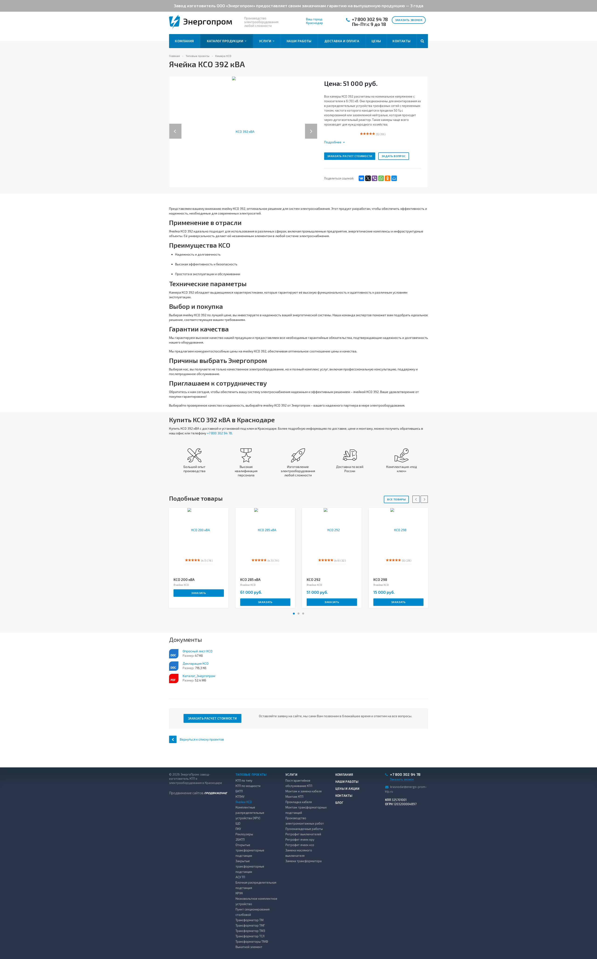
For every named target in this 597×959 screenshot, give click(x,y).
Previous (175, 126)
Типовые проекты (251, 774)
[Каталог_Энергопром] (173, 678)
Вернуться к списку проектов (202, 739)
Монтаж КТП (294, 796)
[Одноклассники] (387, 178)
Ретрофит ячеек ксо (299, 845)
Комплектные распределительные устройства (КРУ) (250, 812)
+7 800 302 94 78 (370, 19)
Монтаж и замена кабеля (303, 791)
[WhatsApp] (381, 178)
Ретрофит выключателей (303, 834)
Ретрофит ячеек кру (299, 839)
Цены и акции (347, 788)
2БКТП (240, 839)
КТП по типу (244, 780)
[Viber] (374, 178)
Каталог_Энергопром (199, 676)
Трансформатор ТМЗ (250, 931)
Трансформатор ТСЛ (250, 936)
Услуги (266, 41)
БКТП (239, 791)
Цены (376, 41)
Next (313, 126)
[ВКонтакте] (361, 178)
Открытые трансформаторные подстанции (250, 850)
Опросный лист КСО (197, 651)
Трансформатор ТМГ (250, 925)
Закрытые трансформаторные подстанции (250, 866)
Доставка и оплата (341, 41)
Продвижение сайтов (186, 793)
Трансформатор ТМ (250, 920)
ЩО (238, 823)
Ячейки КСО (244, 802)
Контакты (401, 41)
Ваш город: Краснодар (314, 21)
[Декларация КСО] (173, 666)
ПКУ (238, 829)
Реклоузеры (244, 834)
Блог (339, 802)
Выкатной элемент (249, 947)
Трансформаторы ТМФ (252, 941)
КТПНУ (240, 796)
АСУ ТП (240, 877)
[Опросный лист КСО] (173, 653)
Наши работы (299, 41)
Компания (184, 41)
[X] (368, 178)
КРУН (239, 893)
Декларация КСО (195, 663)
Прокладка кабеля (298, 802)
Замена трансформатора (303, 861)
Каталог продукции (226, 41)
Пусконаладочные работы (304, 829)
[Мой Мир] (394, 178)
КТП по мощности (248, 786)
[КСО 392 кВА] (243, 131)
